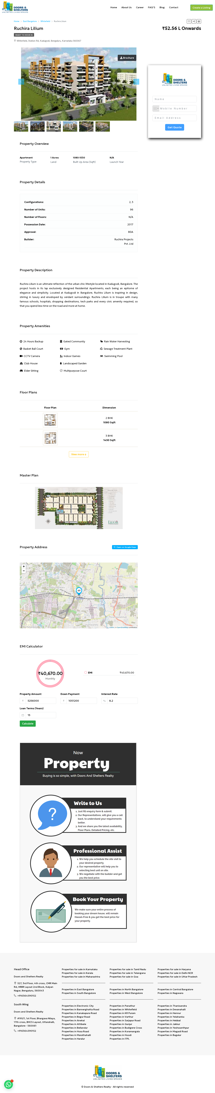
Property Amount (30, 694)
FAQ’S (151, 7)
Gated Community (74, 341)
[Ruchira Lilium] (79, 591)
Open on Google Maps (126, 547)
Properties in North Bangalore (126, 989)
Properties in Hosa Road (75, 1031)
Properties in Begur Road (76, 1016)
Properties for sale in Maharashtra (81, 976)
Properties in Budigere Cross (126, 1027)
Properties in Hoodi (120, 1035)
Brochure (128, 57)
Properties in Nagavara (170, 993)
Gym (67, 348)
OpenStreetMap (122, 627)
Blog (162, 7)
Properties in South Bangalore (79, 993)
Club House (31, 363)
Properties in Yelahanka (171, 1016)
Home (113, 7)
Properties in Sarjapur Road (125, 1020)
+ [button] (24, 566)
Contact (173, 7)
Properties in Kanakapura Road (79, 1013)
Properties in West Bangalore (126, 993)
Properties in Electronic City (78, 1005)
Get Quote (175, 127)
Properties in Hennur (169, 1013)
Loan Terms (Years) (32, 708)
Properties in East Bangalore (78, 989)
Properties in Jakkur (169, 1024)
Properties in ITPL (119, 1038)
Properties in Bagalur (169, 1035)
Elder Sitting (31, 370)
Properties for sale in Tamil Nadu (128, 969)
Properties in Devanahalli (172, 1009)
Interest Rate (109, 694)
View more (78, 454)
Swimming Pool (113, 356)
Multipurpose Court (75, 370)
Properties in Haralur (73, 1038)
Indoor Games (72, 356)
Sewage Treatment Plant (118, 348)
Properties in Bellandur (75, 1027)
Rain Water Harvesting (117, 341)
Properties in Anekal (73, 1020)
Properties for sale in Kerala (77, 972)
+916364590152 (26, 995)
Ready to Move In (24, 35)
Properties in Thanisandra (172, 1005)
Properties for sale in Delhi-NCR (175, 972)
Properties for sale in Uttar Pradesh (177, 976)
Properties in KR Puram (122, 1013)
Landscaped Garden (75, 363)
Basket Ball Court (33, 348)
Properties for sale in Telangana (128, 972)
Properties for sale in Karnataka (79, 969)
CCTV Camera (32, 356)
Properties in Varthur (121, 1016)
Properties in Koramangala (125, 1031)
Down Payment (70, 694)
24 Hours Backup (33, 341)
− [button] (24, 571)
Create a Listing (201, 7)
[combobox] (156, 108)
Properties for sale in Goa (124, 976)
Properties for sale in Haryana (174, 969)
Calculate (27, 723)
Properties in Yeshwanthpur (173, 1027)
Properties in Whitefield (123, 1009)
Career (140, 7)
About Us (126, 7)
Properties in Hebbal (169, 1020)
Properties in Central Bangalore (175, 989)
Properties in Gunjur (121, 1024)
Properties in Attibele (74, 1024)
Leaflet (111, 627)
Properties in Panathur (122, 1005)
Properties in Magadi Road (173, 1031)
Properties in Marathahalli (76, 1035)
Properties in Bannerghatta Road (80, 1009)
